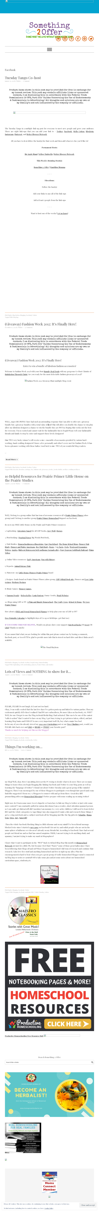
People (16, 595)
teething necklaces (74, 469)
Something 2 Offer (49, 26)
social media (29, 740)
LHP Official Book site (65, 579)
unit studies (49, 665)
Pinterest (18, 134)
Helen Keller (26, 595)
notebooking (27, 665)
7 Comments (26, 484)
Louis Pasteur (37, 595)
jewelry (51, 469)
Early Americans (33, 559)
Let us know (62, 213)
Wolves (8, 550)
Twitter (60, 131)
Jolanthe (82, 815)
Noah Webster (63, 595)
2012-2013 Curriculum (48, 724)
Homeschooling (43, 662)
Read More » (12, 459)
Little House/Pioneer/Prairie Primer (33, 572)
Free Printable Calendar (15, 618)
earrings (27, 469)
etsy (32, 469)
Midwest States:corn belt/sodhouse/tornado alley (38, 550)
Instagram (9, 134)
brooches (21, 469)
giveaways (45, 469)
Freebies (29, 467)
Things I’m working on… (23, 746)
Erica (12, 818)
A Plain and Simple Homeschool (40, 602)
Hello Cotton (78, 131)
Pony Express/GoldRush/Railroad (74, 550)
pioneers (34, 665)
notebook (28, 892)
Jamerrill (23, 818)
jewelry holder (58, 469)
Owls (66, 547)
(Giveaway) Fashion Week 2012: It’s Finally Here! (40, 324)
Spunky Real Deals (51, 371)
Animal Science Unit (22, 566)
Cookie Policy (48, 1208)
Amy (16, 818)
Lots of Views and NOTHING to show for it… (38, 671)
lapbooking (16, 665)
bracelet (15, 469)
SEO (32, 892)
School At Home (75, 602)
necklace (65, 469)
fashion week (37, 469)
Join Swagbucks (74, 625)
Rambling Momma (57, 167)
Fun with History (48, 559)
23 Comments (28, 327)
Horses (59, 531)
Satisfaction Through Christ (16, 374)
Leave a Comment (27, 675)
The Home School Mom (68, 544)
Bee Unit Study (42, 547)
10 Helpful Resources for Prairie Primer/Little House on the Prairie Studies (46, 478)
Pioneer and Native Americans (23, 547)
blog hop (15, 317)
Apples (14, 550)
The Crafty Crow (61, 602)
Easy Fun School (51, 544)
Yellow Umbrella (46, 154)
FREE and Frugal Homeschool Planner (31, 611)
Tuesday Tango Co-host (23, 77)
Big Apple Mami (31, 154)
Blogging (22, 315)
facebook (21, 740)
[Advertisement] (49, 58)
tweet (87, 625)
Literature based (24, 531)
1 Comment (26, 81)
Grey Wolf (51, 531)
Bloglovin (89, 131)
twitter (35, 740)
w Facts (60, 547)
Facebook (68, 131)
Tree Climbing (73, 724)
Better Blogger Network (37, 134)
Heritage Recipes (19, 582)
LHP (22, 665)
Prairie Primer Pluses (74, 515)
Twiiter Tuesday (39, 892)
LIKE (7, 627)
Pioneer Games (25, 589)
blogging (15, 740)
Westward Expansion (78, 547)
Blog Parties (16, 315)
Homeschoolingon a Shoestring (30, 544)
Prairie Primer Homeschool (48, 518)
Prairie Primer (41, 665)
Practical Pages (25, 537)
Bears (51, 547)
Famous (10, 595)
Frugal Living (34, 662)
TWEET (46, 727)
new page (34, 827)
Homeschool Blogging (33, 796)
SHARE (37, 727)
